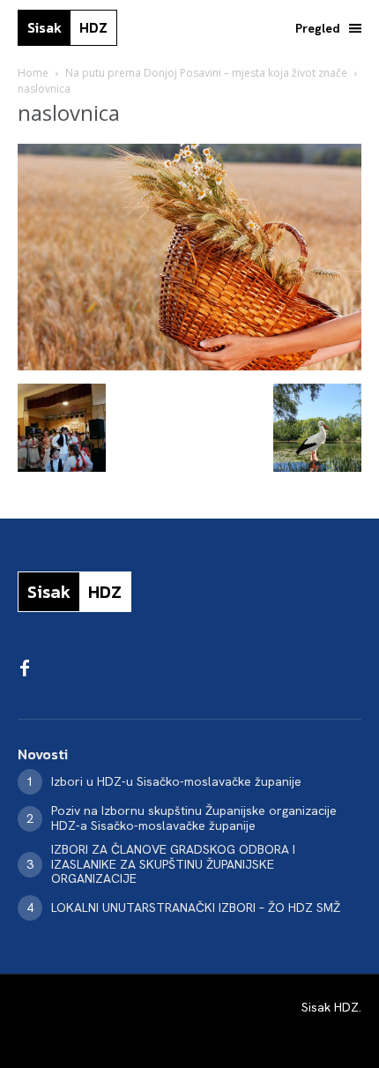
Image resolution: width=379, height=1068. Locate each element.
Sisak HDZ (330, 1007)
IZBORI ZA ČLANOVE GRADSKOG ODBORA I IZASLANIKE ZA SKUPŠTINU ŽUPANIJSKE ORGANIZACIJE (173, 864)
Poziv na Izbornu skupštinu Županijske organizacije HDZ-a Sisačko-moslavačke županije (194, 818)
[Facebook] (24, 669)
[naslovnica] (189, 365)
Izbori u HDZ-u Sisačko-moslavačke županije (176, 781)
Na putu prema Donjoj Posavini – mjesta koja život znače (206, 72)
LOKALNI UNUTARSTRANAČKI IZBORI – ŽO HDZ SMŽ (195, 907)
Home (33, 72)
